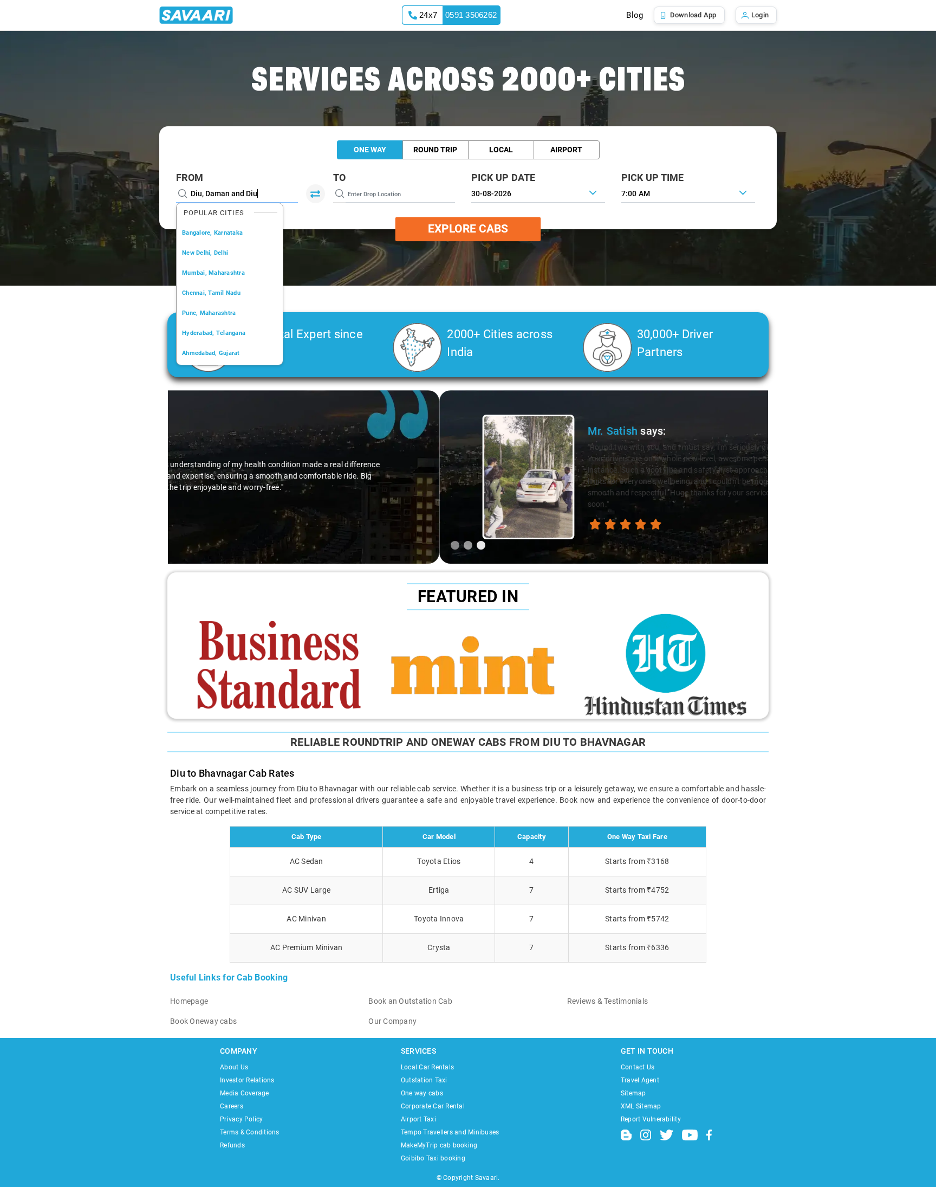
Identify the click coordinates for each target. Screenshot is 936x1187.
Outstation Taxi (424, 1080)
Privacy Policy (241, 1119)
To (339, 177)
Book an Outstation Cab (410, 1001)
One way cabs (422, 1093)
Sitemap (633, 1093)
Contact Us (638, 1067)
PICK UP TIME (652, 177)
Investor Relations (247, 1080)
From (189, 177)
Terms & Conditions (250, 1132)
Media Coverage (244, 1093)
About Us (234, 1067)
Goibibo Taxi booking (433, 1158)
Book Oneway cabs (203, 1021)
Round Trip (435, 149)
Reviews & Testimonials (607, 1001)
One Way (370, 149)
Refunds (232, 1145)
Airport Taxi (418, 1119)
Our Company (392, 1021)
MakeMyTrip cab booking (439, 1145)
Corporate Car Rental (433, 1106)
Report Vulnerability (651, 1119)
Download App (693, 15)
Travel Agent (640, 1080)
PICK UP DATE (503, 177)
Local (501, 149)
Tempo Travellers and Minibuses (450, 1132)
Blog (634, 15)
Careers (231, 1106)
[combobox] (688, 192)
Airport (566, 149)
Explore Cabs (468, 228)
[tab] (455, 545)
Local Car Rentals (427, 1067)
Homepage (189, 1001)
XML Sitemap (641, 1106)
